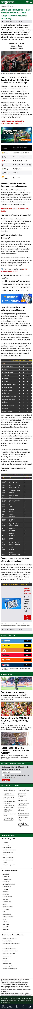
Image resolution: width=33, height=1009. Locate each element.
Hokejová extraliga (7, 896)
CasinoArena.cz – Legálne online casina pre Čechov (23, 809)
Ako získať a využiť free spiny (10, 968)
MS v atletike (6, 924)
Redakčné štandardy (15, 998)
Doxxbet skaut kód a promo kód (10, 951)
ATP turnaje (5, 891)
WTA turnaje (6, 894)
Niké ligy (13, 443)
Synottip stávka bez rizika (9, 953)
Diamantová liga (7, 886)
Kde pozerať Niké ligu (8, 857)
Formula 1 (5, 889)
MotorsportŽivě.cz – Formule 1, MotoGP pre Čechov (23, 825)
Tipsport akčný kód (7, 941)
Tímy (20, 46)
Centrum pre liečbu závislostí (24, 995)
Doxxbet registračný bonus (9, 948)
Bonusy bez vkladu (7, 963)
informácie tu (29, 625)
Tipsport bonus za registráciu (9, 938)
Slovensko (28, 335)
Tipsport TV (16, 177)
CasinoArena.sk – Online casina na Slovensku (22, 795)
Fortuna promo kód (7, 946)
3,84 (23, 269)
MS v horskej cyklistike (8, 860)
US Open (5, 862)
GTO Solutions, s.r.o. (5, 1002)
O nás (2, 998)
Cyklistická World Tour (8, 916)
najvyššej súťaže (15, 420)
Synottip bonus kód (7, 956)
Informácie (13, 43)
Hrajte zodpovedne (9, 981)
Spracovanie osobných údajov (9, 1000)
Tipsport (19, 169)
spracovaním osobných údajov (18, 775)
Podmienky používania (27, 998)
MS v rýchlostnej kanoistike (9, 865)
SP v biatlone (6, 881)
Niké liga (5, 855)
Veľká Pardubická (7, 901)
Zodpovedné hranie (13, 995)
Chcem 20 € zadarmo (27, 617)
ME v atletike (6, 926)
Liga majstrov (6, 842)
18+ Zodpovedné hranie (23, 1000)
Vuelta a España (7, 847)
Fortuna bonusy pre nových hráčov (11, 943)
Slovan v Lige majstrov (8, 845)
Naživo (21, 43)
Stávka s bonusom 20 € (9, 271)
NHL (4, 911)
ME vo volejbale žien (8, 852)
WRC (4, 919)
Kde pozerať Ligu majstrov (9, 850)
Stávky (13, 46)
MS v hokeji (5, 899)
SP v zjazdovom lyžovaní (9, 884)
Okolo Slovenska (7, 914)
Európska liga (6, 876)
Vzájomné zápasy (16, 48)
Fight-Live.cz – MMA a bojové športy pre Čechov (23, 819)
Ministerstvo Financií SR (14, 993)
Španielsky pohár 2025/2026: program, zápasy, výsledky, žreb (15, 720)
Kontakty (7, 998)
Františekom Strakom (8, 323)
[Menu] (31, 2)
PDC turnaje (6, 909)
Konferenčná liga (7, 879)
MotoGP (5, 904)
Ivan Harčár (19, 21)
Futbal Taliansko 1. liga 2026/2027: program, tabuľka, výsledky (15, 750)
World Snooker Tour (7, 906)
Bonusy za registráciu (8, 966)
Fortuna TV (5, 958)
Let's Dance (6, 921)
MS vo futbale (6, 929)
